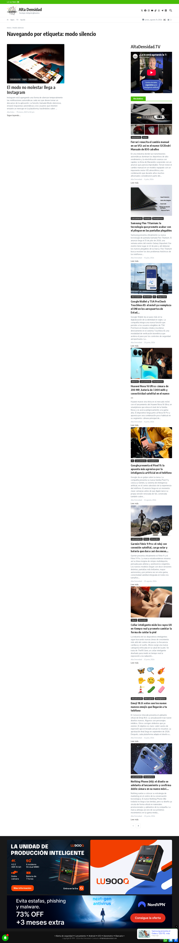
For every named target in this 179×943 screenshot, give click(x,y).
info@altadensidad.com (108, 938)
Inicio (9, 28)
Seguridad (162, 297)
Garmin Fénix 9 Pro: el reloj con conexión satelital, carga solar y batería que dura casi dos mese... (150, 547)
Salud (134, 620)
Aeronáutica (136, 297)
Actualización (15, 79)
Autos (145, 137)
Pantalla (147, 218)
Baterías (135, 381)
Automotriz (136, 137)
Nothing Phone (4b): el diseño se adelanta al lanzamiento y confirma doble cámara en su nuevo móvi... (151, 785)
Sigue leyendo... (14, 115)
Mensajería (149, 698)
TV (17, 20)
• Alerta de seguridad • (64, 936)
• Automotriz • (108, 936)
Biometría (147, 297)
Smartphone (158, 218)
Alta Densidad (30, 9)
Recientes (138, 98)
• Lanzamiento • (80, 936)
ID (154, 297)
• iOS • (99, 936)
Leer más (135, 183)
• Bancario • (119, 936)
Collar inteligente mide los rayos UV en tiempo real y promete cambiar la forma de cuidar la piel (151, 628)
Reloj (146, 539)
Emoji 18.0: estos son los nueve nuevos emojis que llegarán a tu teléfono (149, 706)
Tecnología (33, 79)
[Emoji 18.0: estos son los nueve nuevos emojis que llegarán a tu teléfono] (151, 680)
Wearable (155, 539)
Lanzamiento (137, 218)
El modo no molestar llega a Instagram (31, 90)
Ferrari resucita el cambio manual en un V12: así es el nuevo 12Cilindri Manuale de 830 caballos (151, 145)
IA (7, 20)
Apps (12, 20)
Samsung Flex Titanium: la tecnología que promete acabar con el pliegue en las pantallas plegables (151, 226)
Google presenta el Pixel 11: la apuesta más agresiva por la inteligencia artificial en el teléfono (151, 469)
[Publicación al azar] (164, 20)
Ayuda (22, 20)
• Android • (92, 936)
